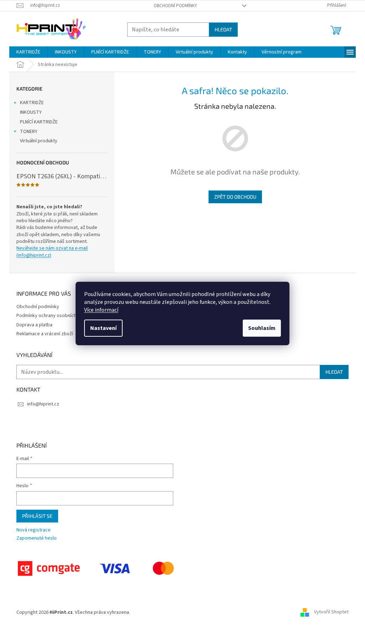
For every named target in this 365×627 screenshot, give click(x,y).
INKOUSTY (31, 112)
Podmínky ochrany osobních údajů (52, 315)
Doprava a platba (34, 324)
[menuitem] (28, 52)
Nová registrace (33, 530)
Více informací (101, 310)
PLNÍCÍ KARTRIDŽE (39, 122)
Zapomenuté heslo (36, 538)
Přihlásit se (37, 516)
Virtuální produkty (38, 140)
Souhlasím (262, 328)
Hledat (223, 29)
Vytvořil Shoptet (331, 612)
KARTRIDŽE (32, 102)
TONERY (28, 131)
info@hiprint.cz (43, 404)
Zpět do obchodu (235, 197)
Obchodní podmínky (175, 5)
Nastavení (103, 328)
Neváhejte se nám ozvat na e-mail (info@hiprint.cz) (52, 252)
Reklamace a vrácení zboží (44, 333)
